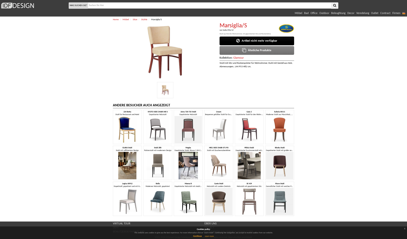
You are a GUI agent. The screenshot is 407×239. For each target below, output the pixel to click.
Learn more (209, 236)
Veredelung (362, 13)
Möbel (298, 13)
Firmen (396, 13)
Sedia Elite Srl (228, 30)
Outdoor (324, 13)
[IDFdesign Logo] (34, 6)
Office (313, 13)
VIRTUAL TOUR (121, 223)
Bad (306, 13)
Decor (350, 13)
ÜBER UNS (210, 223)
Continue (197, 236)
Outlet (374, 13)
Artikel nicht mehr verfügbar (258, 40)
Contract (385, 13)
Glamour (238, 57)
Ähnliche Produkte (258, 50)
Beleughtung (338, 13)
